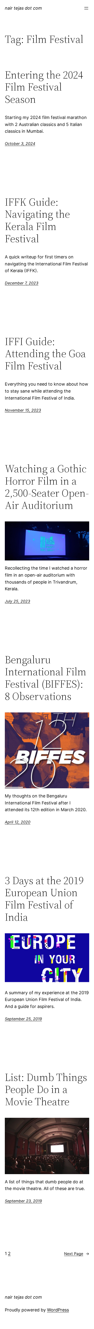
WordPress (58, 1309)
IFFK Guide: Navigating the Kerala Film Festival (37, 220)
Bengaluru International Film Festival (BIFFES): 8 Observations (45, 678)
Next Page (76, 1253)
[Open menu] (86, 8)
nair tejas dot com (23, 8)
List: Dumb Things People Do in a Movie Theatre (46, 1089)
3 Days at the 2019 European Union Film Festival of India (44, 899)
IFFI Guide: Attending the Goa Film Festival (45, 354)
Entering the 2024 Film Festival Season (44, 87)
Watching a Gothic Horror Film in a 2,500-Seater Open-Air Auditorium (47, 487)
